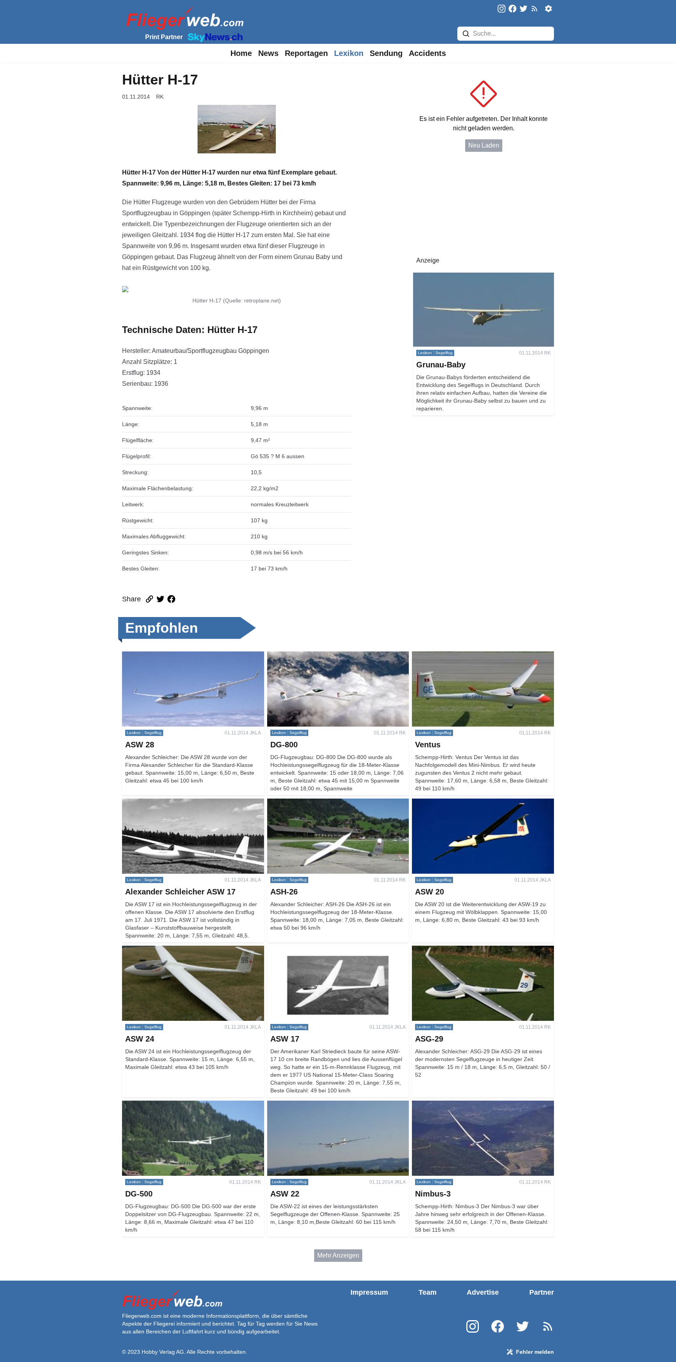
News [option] (268, 53)
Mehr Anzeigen (338, 1255)
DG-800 (278, 656)
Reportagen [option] (306, 53)
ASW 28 (133, 656)
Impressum (369, 1292)
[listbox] (241, 53)
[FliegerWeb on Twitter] (523, 9)
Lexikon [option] (348, 53)
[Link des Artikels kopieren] (149, 599)
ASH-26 (278, 803)
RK (160, 97)
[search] (465, 33)
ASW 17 (278, 950)
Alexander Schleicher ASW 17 (164, 803)
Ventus (421, 656)
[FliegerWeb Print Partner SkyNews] (214, 37)
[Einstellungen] (548, 8)
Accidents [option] (427, 53)
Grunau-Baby (431, 276)
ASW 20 (423, 803)
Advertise (483, 1292)
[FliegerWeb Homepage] (183, 17)
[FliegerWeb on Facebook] (512, 9)
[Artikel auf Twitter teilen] (160, 599)
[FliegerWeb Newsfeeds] (534, 8)
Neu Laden (483, 145)
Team (428, 1292)
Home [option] (241, 53)
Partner (541, 1292)
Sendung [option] (386, 53)
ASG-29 (423, 950)
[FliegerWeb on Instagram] (501, 9)
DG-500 (133, 1105)
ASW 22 (278, 1105)
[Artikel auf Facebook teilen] (171, 599)
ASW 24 (133, 950)
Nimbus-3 (425, 1105)
